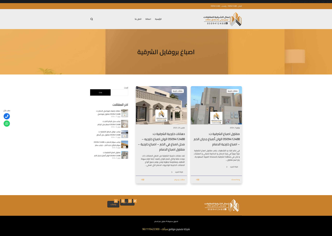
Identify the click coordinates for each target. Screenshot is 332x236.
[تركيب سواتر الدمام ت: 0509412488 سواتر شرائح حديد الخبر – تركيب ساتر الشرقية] (124, 145)
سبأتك (164, 229)
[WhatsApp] (7, 123)
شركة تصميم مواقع (179, 229)
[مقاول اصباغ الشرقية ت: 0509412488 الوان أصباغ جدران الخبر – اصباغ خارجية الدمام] (124, 155)
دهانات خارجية (233, 91)
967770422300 (150, 229)
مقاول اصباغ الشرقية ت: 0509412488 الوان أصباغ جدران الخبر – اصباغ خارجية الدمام (107, 154)
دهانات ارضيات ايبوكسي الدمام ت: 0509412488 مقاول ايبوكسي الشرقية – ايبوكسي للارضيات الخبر (108, 112)
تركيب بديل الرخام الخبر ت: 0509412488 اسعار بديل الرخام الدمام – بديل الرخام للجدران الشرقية (107, 123)
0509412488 (232, 6)
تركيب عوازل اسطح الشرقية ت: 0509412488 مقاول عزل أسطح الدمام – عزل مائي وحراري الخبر (108, 133)
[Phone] (7, 116)
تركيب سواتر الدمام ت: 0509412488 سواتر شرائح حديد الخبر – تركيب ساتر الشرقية (107, 144)
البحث (126, 87)
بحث (100, 92)
